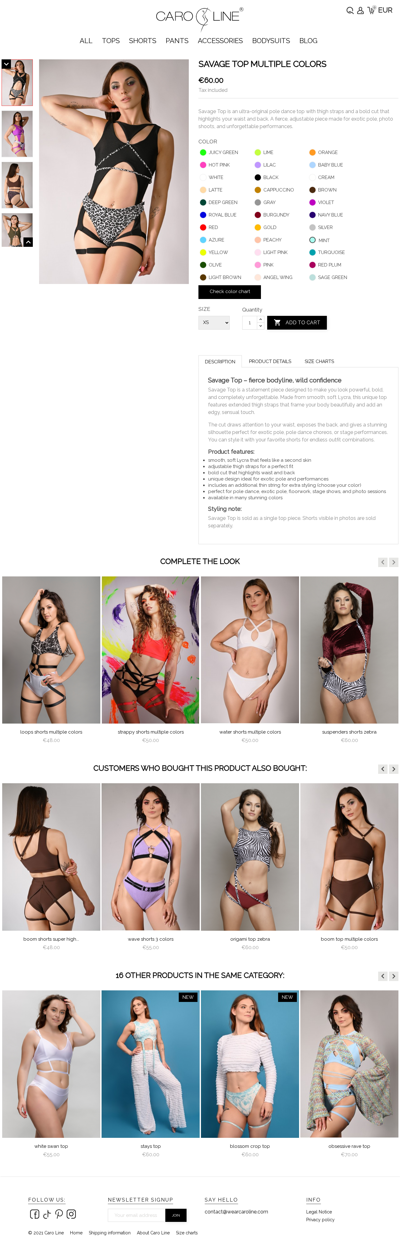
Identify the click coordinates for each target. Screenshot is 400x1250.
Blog (308, 41)
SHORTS (142, 41)
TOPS (111, 41)
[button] (383, 562)
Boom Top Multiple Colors (250, 939)
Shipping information (110, 1232)
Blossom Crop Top (151, 1146)
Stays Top (51, 1146)
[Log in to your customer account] (360, 10)
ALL (86, 41)
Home (76, 1232)
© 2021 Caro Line (46, 1232)
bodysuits (271, 41)
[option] (51, 662)
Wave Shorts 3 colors (51, 939)
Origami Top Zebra (151, 939)
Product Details (270, 361)
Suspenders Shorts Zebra (250, 732)
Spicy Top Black (349, 1146)
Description (220, 362)
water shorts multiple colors (151, 732)
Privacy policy (320, 1219)
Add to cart (297, 322)
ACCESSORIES (220, 41)
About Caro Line (153, 1232)
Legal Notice (319, 1211)
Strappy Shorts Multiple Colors (51, 732)
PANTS (177, 41)
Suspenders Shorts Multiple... (349, 732)
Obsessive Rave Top (250, 1146)
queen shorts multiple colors (349, 939)
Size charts (319, 361)
